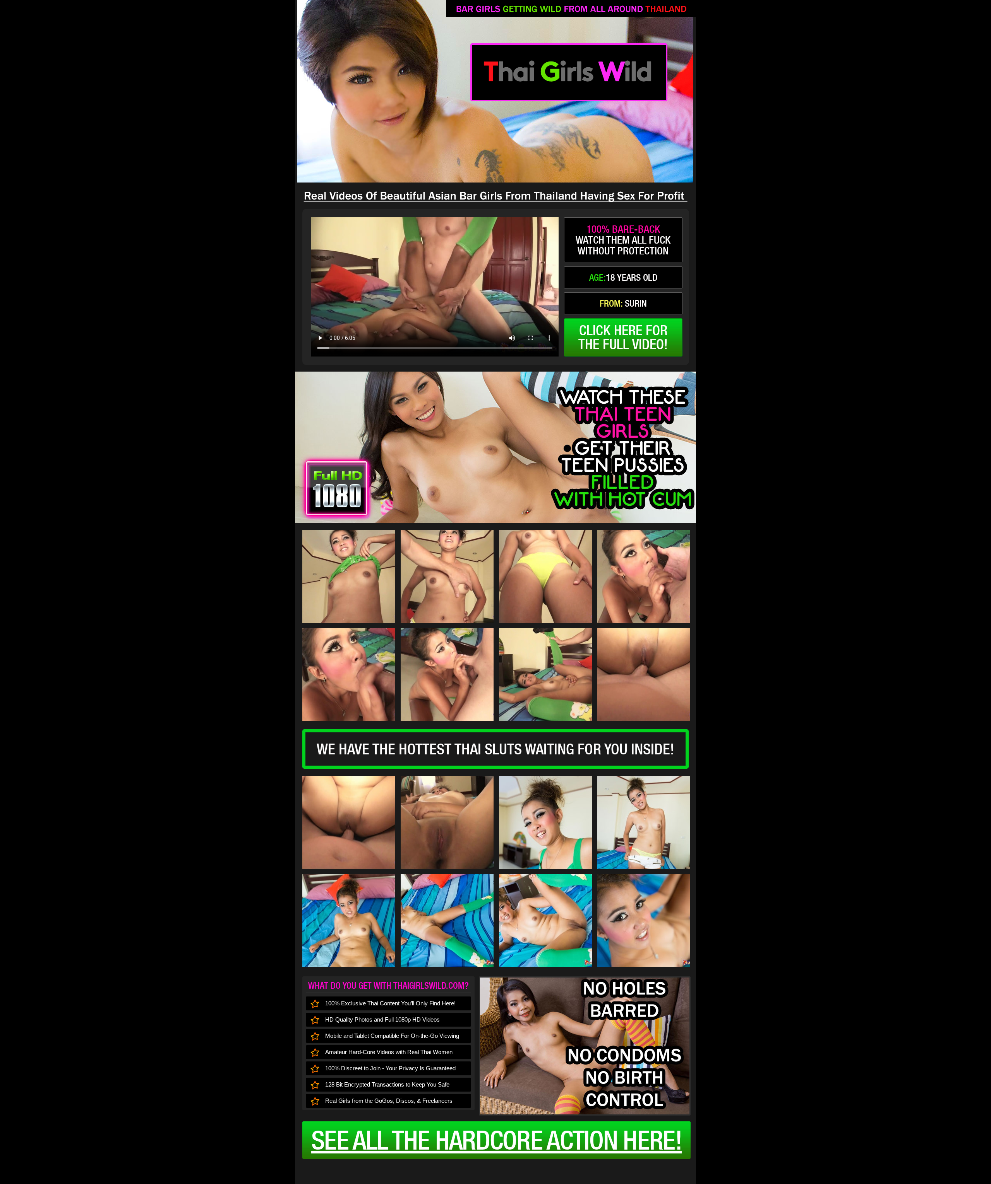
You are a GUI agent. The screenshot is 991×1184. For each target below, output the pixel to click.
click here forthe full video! (623, 337)
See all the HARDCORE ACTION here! (496, 1139)
